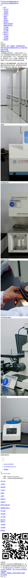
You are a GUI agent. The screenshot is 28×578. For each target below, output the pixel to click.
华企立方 (23, 567)
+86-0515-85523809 (8, 464)
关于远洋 (6, 9)
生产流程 (6, 30)
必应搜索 (4, 574)
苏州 (21, 569)
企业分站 (3, 569)
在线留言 (6, 469)
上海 (16, 569)
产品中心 (6, 14)
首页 (5, 7)
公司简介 (6, 11)
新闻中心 (6, 34)
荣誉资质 (3, 487)
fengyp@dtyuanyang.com (10, 466)
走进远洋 (6, 22)
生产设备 (6, 27)
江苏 (13, 569)
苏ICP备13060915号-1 (8, 567)
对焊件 (5, 18)
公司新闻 (6, 36)
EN (5, 576)
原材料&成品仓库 (8, 23)
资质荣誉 (6, 13)
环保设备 (6, 29)
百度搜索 (9, 573)
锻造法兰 (6, 20)
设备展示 (12, 46)
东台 (19, 569)
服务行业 (6, 32)
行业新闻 (6, 38)
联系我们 (6, 39)
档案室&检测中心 (8, 25)
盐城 (24, 569)
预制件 (5, 16)
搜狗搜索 (18, 573)
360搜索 (14, 573)
